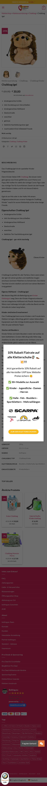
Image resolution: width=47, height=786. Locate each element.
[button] (41, 743)
